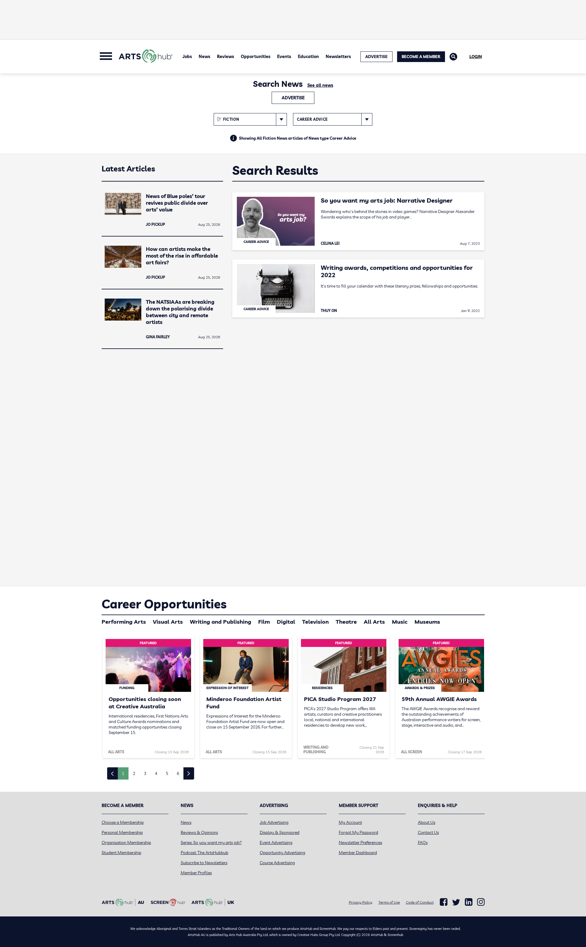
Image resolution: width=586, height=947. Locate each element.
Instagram (481, 902)
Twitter (456, 902)
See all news (320, 85)
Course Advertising (277, 862)
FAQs (423, 842)
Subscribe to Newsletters (204, 862)
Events (284, 56)
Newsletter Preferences (360, 842)
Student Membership (121, 852)
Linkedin (468, 902)
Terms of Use (389, 902)
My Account (350, 822)
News (204, 56)
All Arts (374, 621)
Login (475, 56)
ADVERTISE (376, 56)
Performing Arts (124, 621)
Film (264, 621)
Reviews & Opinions (199, 832)
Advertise (293, 98)
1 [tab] (123, 773)
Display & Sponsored (279, 832)
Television (315, 621)
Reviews (225, 56)
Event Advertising (276, 842)
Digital (286, 621)
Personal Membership (122, 832)
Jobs (187, 56)
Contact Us (428, 832)
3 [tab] (145, 773)
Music (399, 621)
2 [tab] (134, 773)
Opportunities (255, 56)
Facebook (443, 902)
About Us (426, 822)
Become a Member (421, 56)
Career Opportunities (164, 603)
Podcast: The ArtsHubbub (204, 852)
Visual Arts (168, 621)
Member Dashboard (358, 852)
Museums (427, 621)
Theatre (346, 621)
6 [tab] (178, 773)
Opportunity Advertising (282, 852)
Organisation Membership (126, 842)
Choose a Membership (123, 822)
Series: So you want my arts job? (211, 842)
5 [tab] (167, 773)
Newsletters (338, 56)
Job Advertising (274, 822)
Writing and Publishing (220, 621)
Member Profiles (196, 872)
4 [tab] (156, 773)
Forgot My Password (358, 832)
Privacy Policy (360, 902)
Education (308, 56)
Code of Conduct (420, 902)
